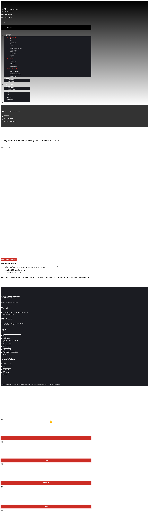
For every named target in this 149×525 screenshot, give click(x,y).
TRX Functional (7, 341)
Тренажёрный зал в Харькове (12, 334)
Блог (4, 371)
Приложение (7, 368)
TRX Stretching (7, 343)
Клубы (4, 366)
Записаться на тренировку (8, 259)
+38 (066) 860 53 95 (8, 314)
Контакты (5, 374)
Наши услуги (7, 363)
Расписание (6, 369)
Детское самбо (7, 349)
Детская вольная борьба (10, 352)
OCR (4, 346)
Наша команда (8, 118)
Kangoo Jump (7, 345)
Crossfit (5, 337)
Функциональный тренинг (11, 340)
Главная (6, 115)
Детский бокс (7, 348)
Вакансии (6, 372)
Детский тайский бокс (10, 351)
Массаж (5, 354)
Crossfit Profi (6, 338)
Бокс (4, 335)
